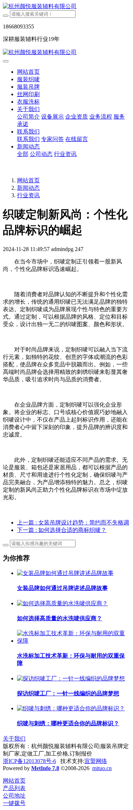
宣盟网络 (95, 761)
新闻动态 (28, 188)
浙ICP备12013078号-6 (29, 761)
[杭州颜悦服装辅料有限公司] (66, 6)
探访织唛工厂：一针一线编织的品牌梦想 (68, 693)
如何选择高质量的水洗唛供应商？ (59, 618)
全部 (22, 154)
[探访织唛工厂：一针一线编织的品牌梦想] (71, 678)
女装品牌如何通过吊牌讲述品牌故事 (62, 588)
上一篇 (73, 522)
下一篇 (61, 530)
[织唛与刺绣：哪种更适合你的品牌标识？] (71, 708)
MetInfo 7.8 (45, 768)
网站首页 (28, 72)
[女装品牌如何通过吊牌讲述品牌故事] (65, 573)
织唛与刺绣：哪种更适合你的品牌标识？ (68, 723)
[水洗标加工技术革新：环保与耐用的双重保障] (73, 641)
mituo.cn (102, 768)
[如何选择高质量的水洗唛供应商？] (62, 603)
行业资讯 (28, 195)
